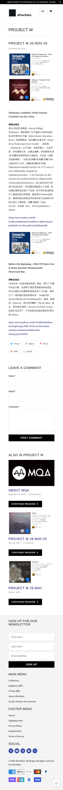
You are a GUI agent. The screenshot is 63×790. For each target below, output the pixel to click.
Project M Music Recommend (22, 701)
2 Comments (28, 543)
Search (12, 715)
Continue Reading (24, 504)
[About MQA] (31, 473)
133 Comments (34, 494)
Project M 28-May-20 (28, 539)
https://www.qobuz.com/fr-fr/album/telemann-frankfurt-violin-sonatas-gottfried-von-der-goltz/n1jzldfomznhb (31, 221)
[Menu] (42, 11)
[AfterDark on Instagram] (22, 750)
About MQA (19, 490)
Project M (21, 29)
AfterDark (20, 760)
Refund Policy (15, 731)
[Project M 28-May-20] (31, 523)
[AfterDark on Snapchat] (28, 750)
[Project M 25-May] (31, 572)
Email (29, 351)
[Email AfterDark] (35, 750)
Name (12, 375)
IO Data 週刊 (14, 691)
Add (16, 351)
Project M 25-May (25, 588)
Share (31, 343)
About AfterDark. (17, 696)
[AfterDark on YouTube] (17, 750)
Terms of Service (16, 736)
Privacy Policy (15, 725)
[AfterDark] (21, 14)
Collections (14, 680)
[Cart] (50, 11)
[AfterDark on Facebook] (11, 750)
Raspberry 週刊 (16, 685)
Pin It (45, 343)
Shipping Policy (16, 720)
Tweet (17, 343)
